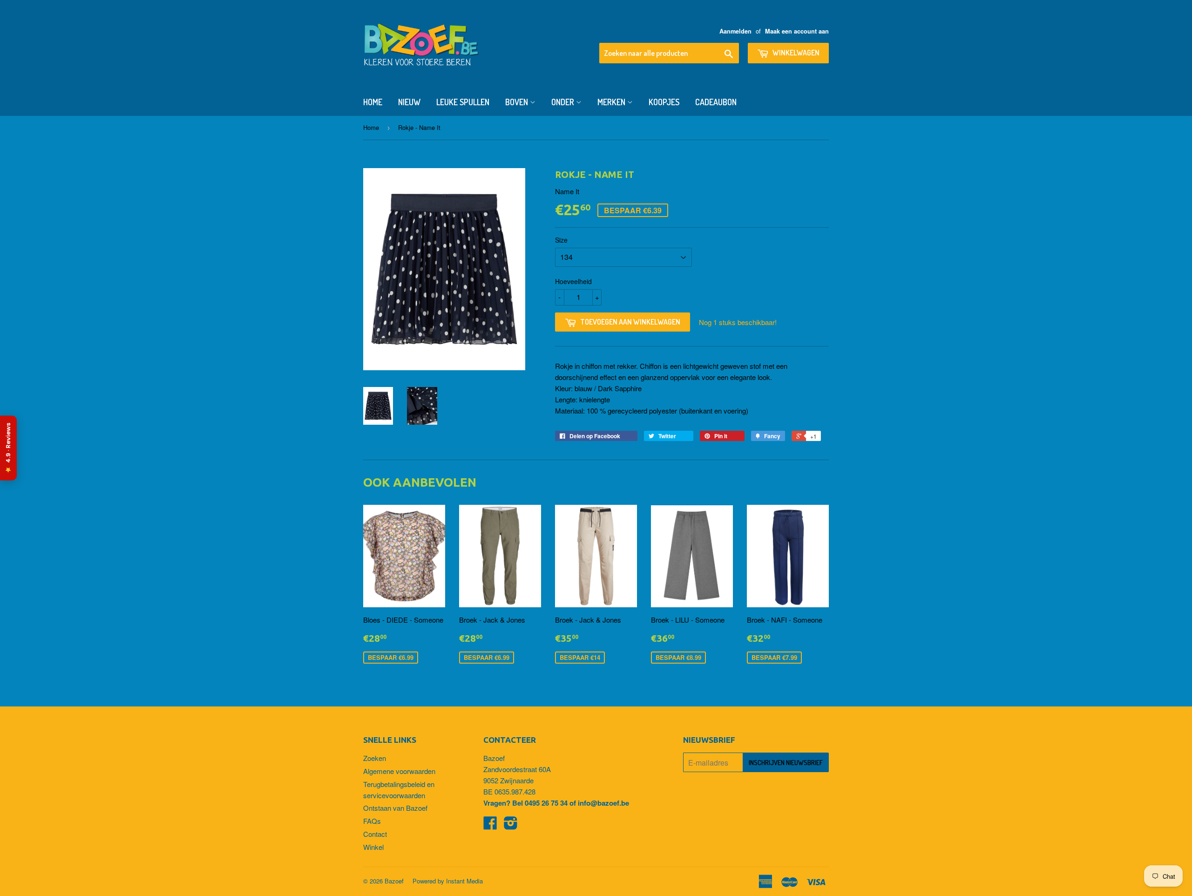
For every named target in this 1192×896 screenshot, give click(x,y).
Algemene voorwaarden (399, 771)
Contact (375, 834)
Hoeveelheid (573, 281)
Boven (517, 102)
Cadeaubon (716, 102)
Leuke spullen (462, 102)
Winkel (373, 847)
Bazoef (394, 880)
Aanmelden (735, 31)
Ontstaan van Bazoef (395, 808)
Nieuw (409, 102)
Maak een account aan (797, 31)
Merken (612, 102)
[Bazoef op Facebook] (490, 825)
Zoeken (374, 758)
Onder (563, 102)
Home (372, 102)
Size (561, 239)
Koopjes (664, 102)
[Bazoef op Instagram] (511, 825)
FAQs (372, 821)
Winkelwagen (795, 52)
